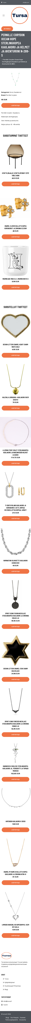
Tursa (6, 979)
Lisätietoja (15, 105)
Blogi (6, 989)
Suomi (4, 2)
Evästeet (22, 1018)
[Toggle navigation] (3, 15)
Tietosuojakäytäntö (11, 1020)
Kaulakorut (17, 92)
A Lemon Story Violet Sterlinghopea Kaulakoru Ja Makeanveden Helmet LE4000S (15, 452)
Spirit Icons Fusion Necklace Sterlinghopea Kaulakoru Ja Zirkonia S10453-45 (15, 615)
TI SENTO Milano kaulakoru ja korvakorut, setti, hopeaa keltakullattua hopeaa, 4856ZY (15, 507)
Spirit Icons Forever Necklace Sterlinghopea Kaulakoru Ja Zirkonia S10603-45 (15, 723)
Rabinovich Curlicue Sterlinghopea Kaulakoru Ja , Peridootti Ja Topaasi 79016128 (15, 768)
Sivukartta (22, 1020)
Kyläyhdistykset (10, 982)
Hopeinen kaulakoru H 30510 (15, 821)
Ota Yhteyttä (14, 1018)
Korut (11, 92)
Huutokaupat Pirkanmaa (13, 986)
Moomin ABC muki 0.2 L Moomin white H (15, 279)
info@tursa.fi (26, 2)
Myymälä (7, 29)
